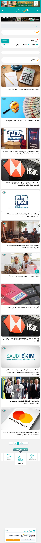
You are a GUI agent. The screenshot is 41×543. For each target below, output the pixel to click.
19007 (33, 44)
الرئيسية (36, 26)
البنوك (30, 26)
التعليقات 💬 (28, 540)
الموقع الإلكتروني (22, 44)
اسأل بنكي (13, 540)
